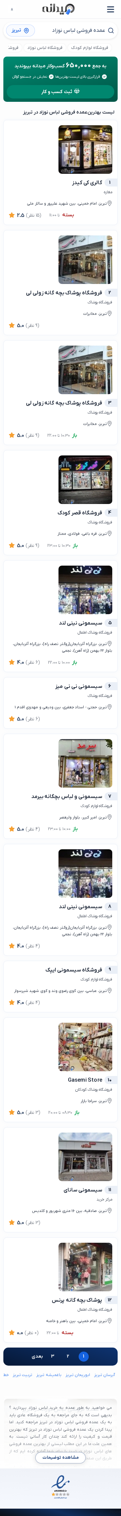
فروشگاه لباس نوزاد (45, 48)
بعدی (37, 1356)
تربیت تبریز (22, 1375)
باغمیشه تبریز (48, 1375)
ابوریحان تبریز (78, 1375)
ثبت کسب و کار (56, 92)
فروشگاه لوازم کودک (89, 48)
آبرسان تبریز (104, 1375)
